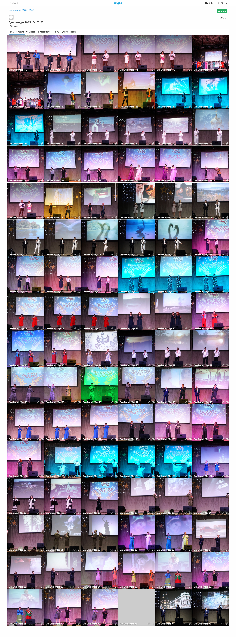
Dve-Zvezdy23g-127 (203, 328)
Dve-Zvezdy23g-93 (17, 550)
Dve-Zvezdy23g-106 (55, 476)
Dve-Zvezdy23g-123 (129, 365)
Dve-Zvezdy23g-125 (55, 365)
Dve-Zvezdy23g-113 (18, 439)
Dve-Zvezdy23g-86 (17, 587)
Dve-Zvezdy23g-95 (165, 513)
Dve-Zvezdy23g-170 (203, 70)
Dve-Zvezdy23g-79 (54, 624)
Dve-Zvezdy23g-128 (166, 328)
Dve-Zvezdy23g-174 (55, 70)
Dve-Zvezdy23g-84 (91, 587)
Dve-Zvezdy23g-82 (165, 587)
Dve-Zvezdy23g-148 (129, 218)
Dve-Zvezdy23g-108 (203, 439)
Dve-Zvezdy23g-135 (129, 291)
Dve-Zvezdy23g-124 (92, 365)
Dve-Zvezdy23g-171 (129, 70)
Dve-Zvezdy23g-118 (92, 402)
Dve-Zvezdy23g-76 (128, 624)
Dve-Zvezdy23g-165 (166, 107)
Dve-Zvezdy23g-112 (55, 439)
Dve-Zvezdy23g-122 (203, 365)
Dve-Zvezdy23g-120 (55, 402)
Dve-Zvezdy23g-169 (18, 107)
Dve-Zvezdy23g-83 (128, 587)
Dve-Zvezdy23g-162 (55, 144)
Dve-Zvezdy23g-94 (202, 513)
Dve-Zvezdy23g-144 (18, 254)
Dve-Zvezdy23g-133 (166, 291)
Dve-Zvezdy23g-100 (55, 513)
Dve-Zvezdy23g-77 (165, 624)
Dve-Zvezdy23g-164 (203, 107)
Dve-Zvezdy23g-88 (165, 550)
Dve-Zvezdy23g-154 (129, 181)
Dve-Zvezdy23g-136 (92, 291)
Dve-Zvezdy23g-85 (54, 587)
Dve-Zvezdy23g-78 (91, 624)
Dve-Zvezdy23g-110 (129, 439)
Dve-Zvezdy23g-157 (18, 181)
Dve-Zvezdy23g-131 (18, 328)
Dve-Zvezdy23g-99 (17, 513)
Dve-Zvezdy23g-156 (55, 181)
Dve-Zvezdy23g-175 (18, 70)
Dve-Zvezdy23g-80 (202, 587)
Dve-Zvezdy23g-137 (18, 291)
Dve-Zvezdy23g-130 (92, 328)
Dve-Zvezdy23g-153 (166, 181)
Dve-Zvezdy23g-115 (203, 402)
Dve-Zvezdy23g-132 (55, 328)
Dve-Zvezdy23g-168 (92, 107)
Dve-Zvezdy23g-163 (18, 144)
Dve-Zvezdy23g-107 (18, 476)
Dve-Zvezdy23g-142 (129, 254)
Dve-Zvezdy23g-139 (203, 254)
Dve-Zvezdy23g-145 (203, 218)
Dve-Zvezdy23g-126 (18, 365)
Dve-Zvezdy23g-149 (92, 218)
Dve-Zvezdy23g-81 (17, 624)
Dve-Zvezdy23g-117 (129, 402)
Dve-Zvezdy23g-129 (129, 328)
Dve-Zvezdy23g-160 (129, 144)
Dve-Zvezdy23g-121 (166, 365)
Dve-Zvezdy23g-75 (202, 624)
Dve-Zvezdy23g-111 (92, 439)
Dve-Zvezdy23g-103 (166, 476)
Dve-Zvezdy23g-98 (91, 513)
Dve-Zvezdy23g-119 (18, 402)
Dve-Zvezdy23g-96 (128, 513)
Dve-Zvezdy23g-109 (166, 439)
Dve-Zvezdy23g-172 (166, 70)
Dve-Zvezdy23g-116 (166, 402)
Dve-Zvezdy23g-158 (203, 144)
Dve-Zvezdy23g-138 (55, 291)
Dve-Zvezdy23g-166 (129, 107)
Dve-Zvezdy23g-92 (91, 550)
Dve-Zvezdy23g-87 (202, 550)
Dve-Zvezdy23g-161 (92, 144)
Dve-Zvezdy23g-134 (203, 291)
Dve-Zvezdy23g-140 (166, 254)
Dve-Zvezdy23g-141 (92, 254)
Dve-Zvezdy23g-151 (203, 181)
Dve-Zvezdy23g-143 (55, 254)
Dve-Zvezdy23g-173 (92, 70)
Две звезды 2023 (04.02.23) (21, 10)
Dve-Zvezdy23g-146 (166, 218)
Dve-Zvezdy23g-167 (55, 107)
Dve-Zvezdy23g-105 (92, 476)
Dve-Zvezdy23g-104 (129, 476)
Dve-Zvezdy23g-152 (18, 218)
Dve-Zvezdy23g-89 (128, 550)
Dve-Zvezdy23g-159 (166, 144)
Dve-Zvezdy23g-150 (55, 218)
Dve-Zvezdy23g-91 (54, 550)
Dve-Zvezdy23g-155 (92, 181)
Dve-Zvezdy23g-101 (203, 476)
